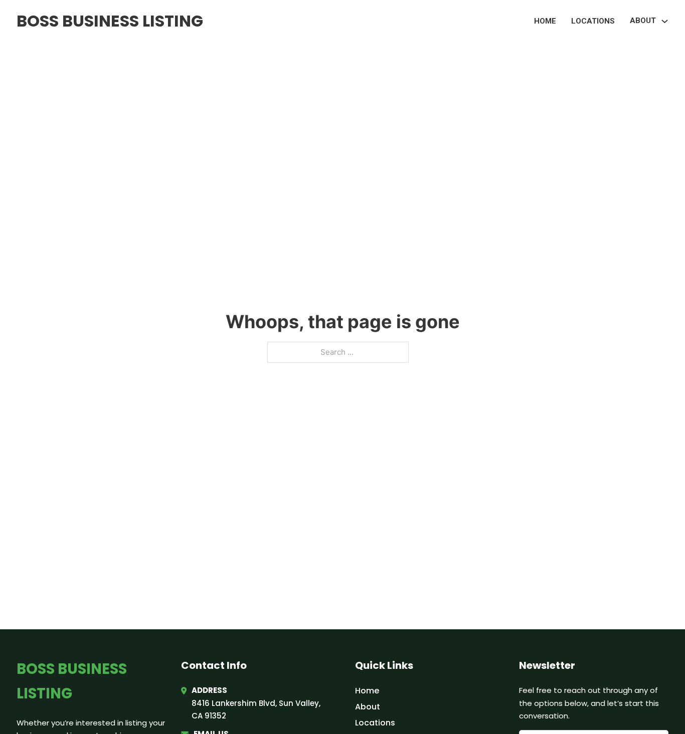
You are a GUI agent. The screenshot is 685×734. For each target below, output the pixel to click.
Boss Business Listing (110, 21)
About (367, 706)
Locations (593, 21)
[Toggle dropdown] (664, 21)
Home (545, 21)
